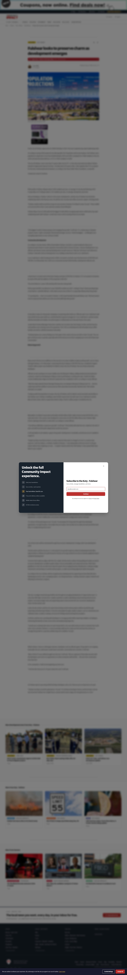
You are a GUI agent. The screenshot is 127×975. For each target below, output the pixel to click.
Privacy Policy (96, 498)
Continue (85, 494)
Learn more (62, 971)
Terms (90, 498)
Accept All (120, 971)
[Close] (103, 466)
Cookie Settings (108, 971)
